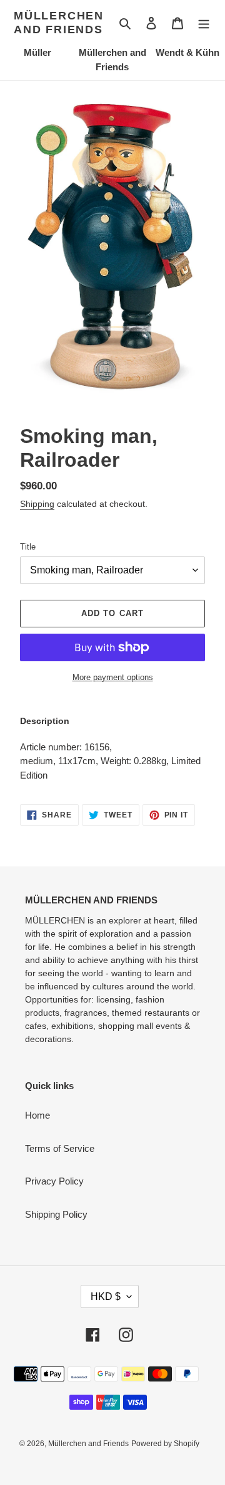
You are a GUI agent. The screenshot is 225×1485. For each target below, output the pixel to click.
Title (28, 546)
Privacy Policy (54, 1181)
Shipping (37, 504)
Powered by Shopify (165, 1443)
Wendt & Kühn (187, 52)
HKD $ (106, 1296)
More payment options (112, 677)
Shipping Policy (56, 1214)
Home (37, 1115)
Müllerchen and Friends (59, 22)
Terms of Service (59, 1148)
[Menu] (204, 22)
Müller (37, 52)
